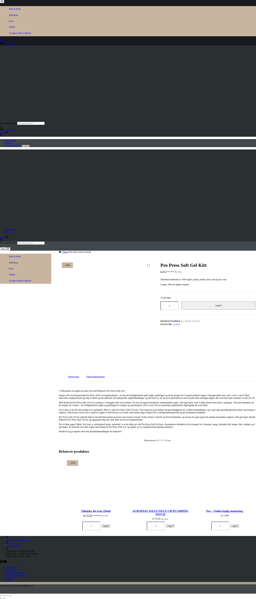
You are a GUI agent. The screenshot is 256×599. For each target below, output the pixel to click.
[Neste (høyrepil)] (4, 598)
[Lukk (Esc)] (10, 595)
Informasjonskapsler (15, 575)
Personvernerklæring (15, 572)
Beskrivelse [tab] (73, 376)
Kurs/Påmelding (17, 145)
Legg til (218, 305)
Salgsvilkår (11, 570)
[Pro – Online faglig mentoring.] (225, 480)
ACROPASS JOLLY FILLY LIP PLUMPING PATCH (160, 512)
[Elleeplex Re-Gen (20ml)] (96, 480)
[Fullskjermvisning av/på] (4, 595)
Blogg (9, 143)
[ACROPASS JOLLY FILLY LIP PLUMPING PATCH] (160, 480)
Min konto (11, 578)
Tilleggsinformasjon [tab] (95, 376)
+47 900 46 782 (13, 545)
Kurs (8, 232)
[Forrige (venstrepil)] (1, 598)
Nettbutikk (11, 140)
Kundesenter (9, 129)
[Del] (7, 595)
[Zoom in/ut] (1, 595)
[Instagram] (5, 562)
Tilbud (176, 324)
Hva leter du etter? (8, 123)
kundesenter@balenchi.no (18, 540)
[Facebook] (2, 562)
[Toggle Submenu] (3, 263)
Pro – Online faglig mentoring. (224, 511)
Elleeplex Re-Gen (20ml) (96, 511)
